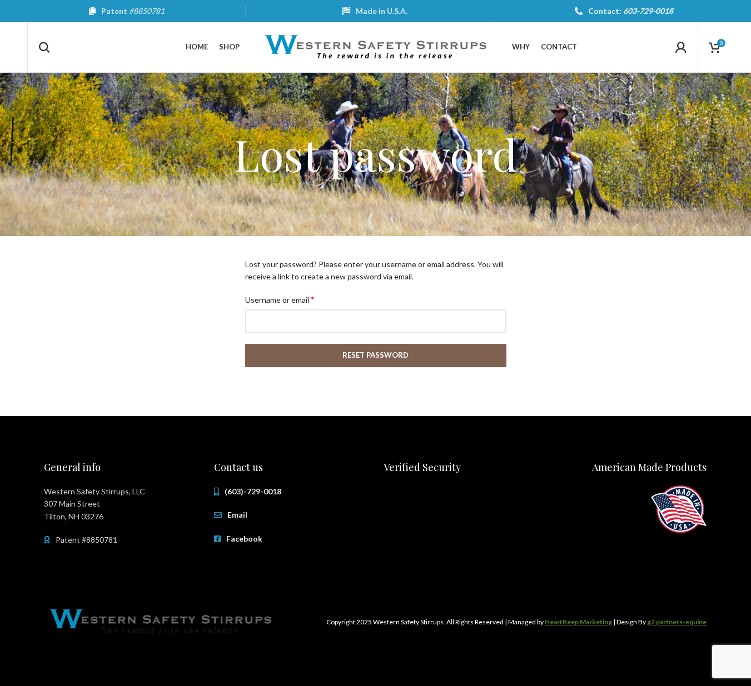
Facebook (244, 538)
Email (237, 514)
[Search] (44, 47)
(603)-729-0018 (253, 491)
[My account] (681, 47)
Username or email (280, 299)
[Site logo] (376, 46)
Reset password (375, 354)
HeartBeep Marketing (578, 622)
